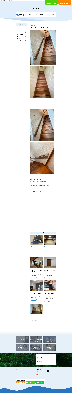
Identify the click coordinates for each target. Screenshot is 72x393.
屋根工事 (18, 36)
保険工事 (52, 14)
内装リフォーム (19, 30)
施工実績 (41, 14)
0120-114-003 (21, 382)
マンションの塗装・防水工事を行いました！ (43, 229)
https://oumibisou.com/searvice (34, 212)
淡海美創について (39, 369)
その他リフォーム (49, 376)
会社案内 (47, 14)
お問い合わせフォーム (31, 382)
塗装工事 (18, 32)
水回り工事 (18, 38)
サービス (35, 14)
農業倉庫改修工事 (19, 40)
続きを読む (33, 277)
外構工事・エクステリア (20, 34)
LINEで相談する (40, 382)
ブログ (37, 371)
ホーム (30, 14)
